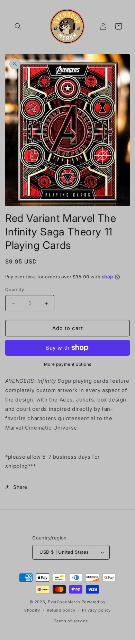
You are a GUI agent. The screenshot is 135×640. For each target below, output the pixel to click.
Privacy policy (96, 610)
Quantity (14, 289)
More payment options (67, 364)
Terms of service (71, 621)
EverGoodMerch (64, 601)
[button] (18, 26)
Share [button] (20, 487)
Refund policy (61, 610)
